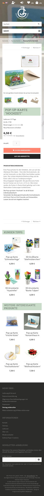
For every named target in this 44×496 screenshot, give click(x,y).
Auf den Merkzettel (22, 156)
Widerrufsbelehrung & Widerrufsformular (15, 410)
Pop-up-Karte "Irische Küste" (12, 334)
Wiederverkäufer (7, 435)
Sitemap (5, 426)
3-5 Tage (13, 119)
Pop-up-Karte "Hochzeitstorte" (11, 365)
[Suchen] (39, 24)
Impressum (6, 404)
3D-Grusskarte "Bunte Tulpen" (32, 289)
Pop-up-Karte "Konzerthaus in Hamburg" (32, 335)
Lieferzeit (5, 429)
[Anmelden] (39, 459)
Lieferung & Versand (9, 393)
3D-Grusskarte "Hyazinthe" (12, 289)
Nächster (36, 48)
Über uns (5, 432)
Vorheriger (26, 48)
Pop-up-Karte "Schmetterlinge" (12, 258)
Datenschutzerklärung (9, 396)
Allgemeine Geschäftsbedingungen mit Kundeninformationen (15, 400)
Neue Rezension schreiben (12, 128)
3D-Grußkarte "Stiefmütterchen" (32, 258)
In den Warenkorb (22, 150)
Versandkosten (20, 135)
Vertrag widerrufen (9, 407)
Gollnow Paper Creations (10, 438)
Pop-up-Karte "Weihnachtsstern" (32, 365)
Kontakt (4, 423)
